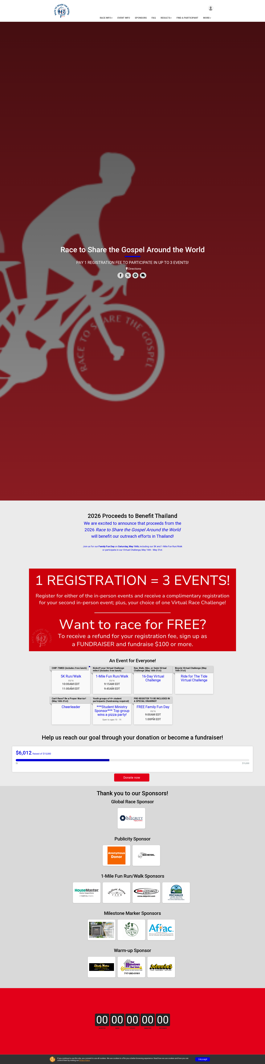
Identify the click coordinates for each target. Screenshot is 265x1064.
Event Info (123, 18)
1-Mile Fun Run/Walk (112, 676)
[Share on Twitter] (128, 275)
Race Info (105, 18)
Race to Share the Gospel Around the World (132, 249)
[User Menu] (210, 8)
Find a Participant (187, 18)
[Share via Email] (135, 275)
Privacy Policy (84, 1060)
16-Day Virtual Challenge (153, 678)
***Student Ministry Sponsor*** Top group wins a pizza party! (112, 711)
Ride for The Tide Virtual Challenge (194, 678)
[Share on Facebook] (120, 275)
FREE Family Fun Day (153, 707)
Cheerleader (71, 707)
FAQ (154, 18)
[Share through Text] (143, 275)
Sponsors (141, 18)
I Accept (202, 1059)
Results (165, 18)
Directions (134, 268)
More (206, 18)
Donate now (131, 777)
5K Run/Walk (71, 676)
